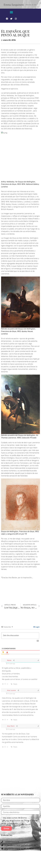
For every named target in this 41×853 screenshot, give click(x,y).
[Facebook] (7, 18)
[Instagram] (15, 18)
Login (37, 627)
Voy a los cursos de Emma (15, 817)
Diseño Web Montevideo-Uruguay (17, 849)
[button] (11, 12)
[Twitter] (11, 18)
